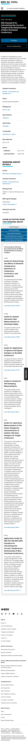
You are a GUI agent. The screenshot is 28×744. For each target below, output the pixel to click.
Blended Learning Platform (8, 670)
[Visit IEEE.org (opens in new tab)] (5, 609)
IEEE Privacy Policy (16, 731)
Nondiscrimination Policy (13, 730)
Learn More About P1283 (11, 306)
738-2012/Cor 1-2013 (8, 134)
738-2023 (5, 118)
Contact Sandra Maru (8, 204)
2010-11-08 (5, 110)
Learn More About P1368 (11, 337)
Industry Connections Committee (10, 676)
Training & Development (7, 632)
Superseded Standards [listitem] (14, 233)
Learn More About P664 (11, 527)
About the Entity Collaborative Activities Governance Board (11, 666)
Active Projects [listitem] (14, 227)
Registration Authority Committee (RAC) (11, 655)
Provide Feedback (6, 641)
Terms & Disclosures (5, 733)
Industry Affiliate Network (8, 673)
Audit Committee (5, 691)
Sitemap (7, 728)
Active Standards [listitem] (14, 230)
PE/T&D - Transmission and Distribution (10, 92)
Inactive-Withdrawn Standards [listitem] (14, 237)
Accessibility (3, 730)
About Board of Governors (8, 649)
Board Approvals (5, 688)
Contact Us (4, 638)
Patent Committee (6, 697)
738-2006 (5, 126)
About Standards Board (7, 685)
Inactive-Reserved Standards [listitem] (14, 240)
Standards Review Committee (9, 703)
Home (2, 728)
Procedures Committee (7, 700)
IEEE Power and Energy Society (11, 173)
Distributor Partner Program (8, 629)
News (2, 711)
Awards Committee (6, 652)
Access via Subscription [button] (14, 46)
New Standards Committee (8, 694)
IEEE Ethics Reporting (5, 731)
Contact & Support (15, 728)
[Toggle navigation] (2, 8)
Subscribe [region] (26, 374)
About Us (3, 623)
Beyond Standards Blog (7, 720)
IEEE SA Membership (6, 626)
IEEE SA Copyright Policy (17, 733)
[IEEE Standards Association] (9, 2)
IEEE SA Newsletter (6, 714)
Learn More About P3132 (11, 370)
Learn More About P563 (11, 412)
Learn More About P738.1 (11, 590)
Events (3, 717)
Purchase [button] (14, 40)
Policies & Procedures (7, 635)
